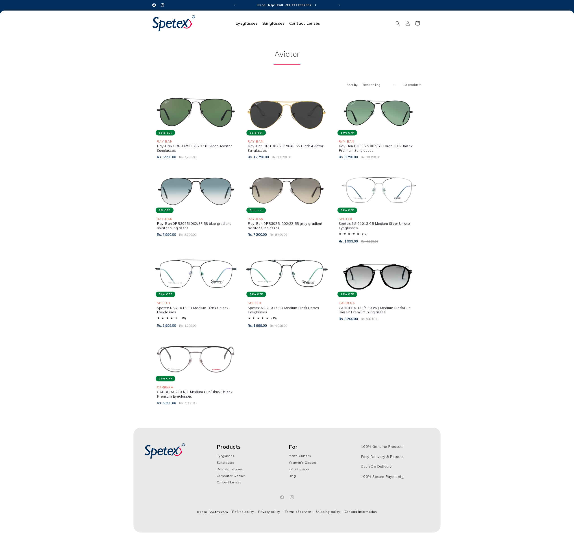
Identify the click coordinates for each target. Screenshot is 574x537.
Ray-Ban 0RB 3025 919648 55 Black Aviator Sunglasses (285, 148)
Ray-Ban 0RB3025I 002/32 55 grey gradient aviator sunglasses (285, 225)
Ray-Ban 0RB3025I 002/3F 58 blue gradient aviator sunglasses (194, 225)
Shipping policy (328, 512)
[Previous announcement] (235, 5)
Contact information (361, 512)
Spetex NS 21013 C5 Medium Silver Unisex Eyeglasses (374, 225)
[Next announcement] (339, 5)
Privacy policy (269, 512)
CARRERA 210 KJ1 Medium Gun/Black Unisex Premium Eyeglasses (195, 394)
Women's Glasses (303, 463)
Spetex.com (218, 512)
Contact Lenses (229, 482)
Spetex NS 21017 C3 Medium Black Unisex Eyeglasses (283, 310)
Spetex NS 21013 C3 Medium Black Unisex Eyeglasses (192, 310)
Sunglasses (226, 463)
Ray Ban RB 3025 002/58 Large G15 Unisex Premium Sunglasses (376, 148)
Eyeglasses (225, 456)
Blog (292, 476)
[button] (398, 23)
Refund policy (243, 512)
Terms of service (298, 512)
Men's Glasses (300, 456)
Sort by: (352, 85)
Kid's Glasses (299, 469)
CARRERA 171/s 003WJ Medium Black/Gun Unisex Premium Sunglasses (375, 310)
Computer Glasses (231, 476)
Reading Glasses (230, 469)
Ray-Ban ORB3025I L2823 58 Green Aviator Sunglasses (194, 148)
